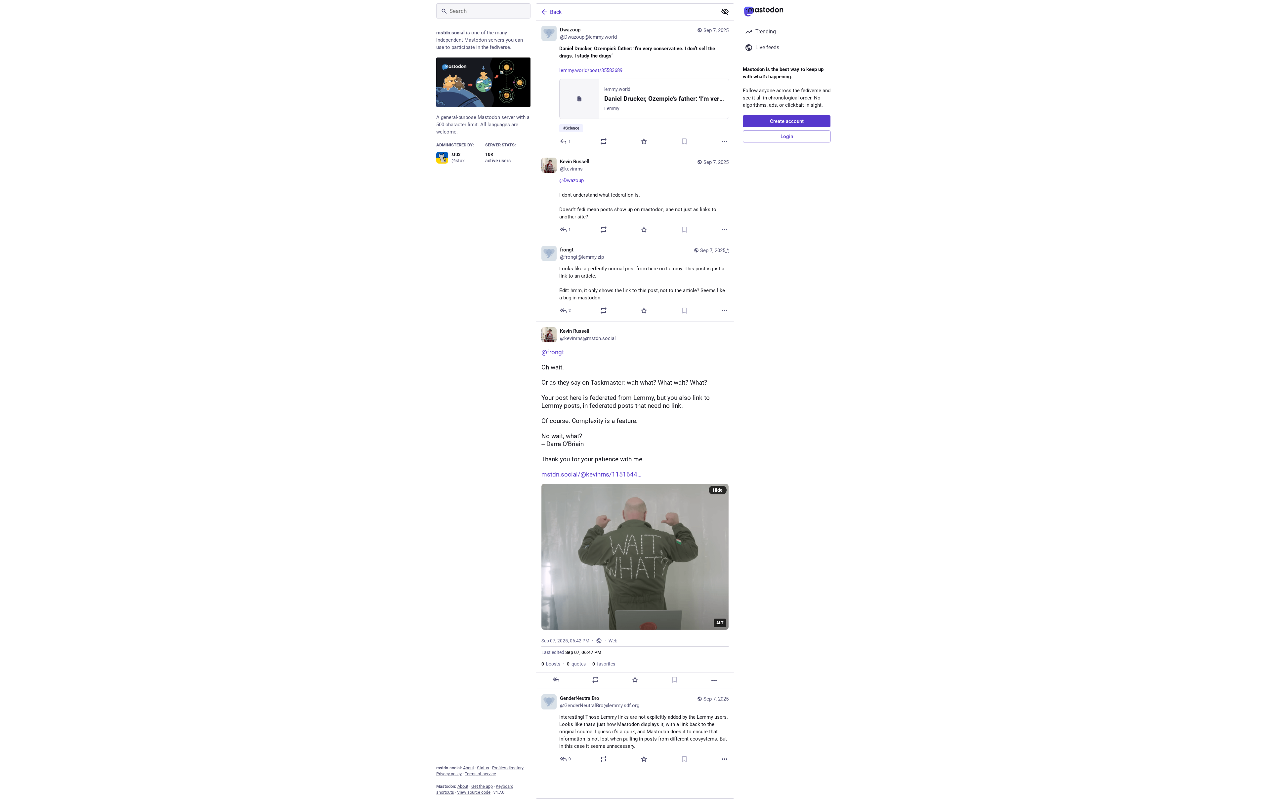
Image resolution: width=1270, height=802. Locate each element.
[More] (725, 141)
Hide (718, 490)
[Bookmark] (684, 141)
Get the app (482, 786)
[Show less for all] (725, 11)
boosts (550, 664)
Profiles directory (508, 767)
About (468, 767)
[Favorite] (644, 141)
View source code (473, 792)
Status (483, 767)
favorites (603, 664)
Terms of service (480, 773)
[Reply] (556, 680)
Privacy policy (449, 773)
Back (556, 12)
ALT (719, 623)
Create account (787, 121)
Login (787, 136)
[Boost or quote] (604, 141)
